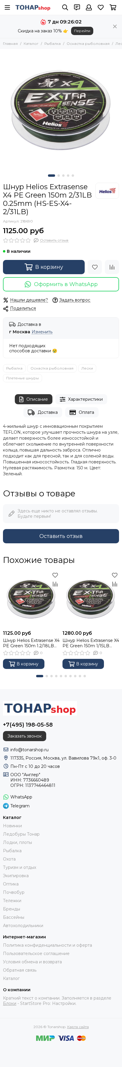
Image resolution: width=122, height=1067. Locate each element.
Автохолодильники (23, 925)
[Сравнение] (112, 267)
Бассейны (13, 917)
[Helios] (107, 190)
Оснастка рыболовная (88, 43)
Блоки (9, 1003)
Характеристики (85, 399)
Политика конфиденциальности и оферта (47, 945)
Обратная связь (19, 970)
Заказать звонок (24, 736)
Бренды (11, 909)
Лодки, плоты (17, 842)
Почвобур (14, 892)
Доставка (48, 412)
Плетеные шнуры (22, 378)
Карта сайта (78, 1027)
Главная (10, 43)
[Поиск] (65, 7)
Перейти (82, 31)
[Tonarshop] (33, 7)
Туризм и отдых (19, 867)
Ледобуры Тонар (21, 834)
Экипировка (16, 875)
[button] (51, 175)
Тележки (12, 900)
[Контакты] (77, 7)
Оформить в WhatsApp (66, 284)
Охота (9, 859)
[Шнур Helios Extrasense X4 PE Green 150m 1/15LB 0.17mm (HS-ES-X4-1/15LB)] (90, 599)
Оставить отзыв (61, 536)
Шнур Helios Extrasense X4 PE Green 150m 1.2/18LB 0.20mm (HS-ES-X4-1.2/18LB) (31, 643)
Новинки (12, 825)
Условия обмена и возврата (32, 962)
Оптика (11, 884)
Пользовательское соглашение (36, 953)
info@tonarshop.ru (29, 749)
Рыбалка (52, 43)
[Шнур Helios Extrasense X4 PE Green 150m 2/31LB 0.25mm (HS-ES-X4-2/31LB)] (61, 110)
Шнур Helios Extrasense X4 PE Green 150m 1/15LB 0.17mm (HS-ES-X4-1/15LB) (90, 643)
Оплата (86, 412)
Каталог (31, 43)
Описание (37, 399)
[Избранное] (95, 267)
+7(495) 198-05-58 (28, 725)
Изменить (42, 332)
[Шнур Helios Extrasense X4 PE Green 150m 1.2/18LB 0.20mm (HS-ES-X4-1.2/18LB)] (31, 599)
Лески (87, 368)
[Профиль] (89, 7)
